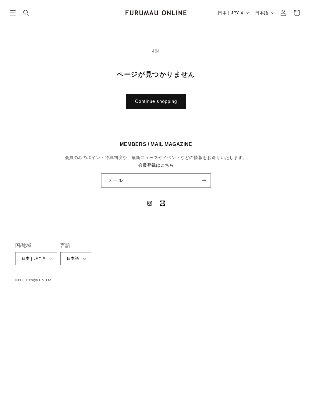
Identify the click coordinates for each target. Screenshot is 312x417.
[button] (13, 13)
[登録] (204, 180)
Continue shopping (156, 101)
